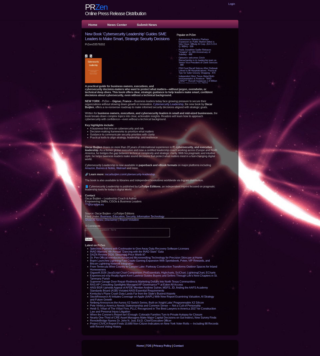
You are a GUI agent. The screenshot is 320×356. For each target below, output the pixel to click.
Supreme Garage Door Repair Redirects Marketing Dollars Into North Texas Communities (142, 281)
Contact (179, 345)
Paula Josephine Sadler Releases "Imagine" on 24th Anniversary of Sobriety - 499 (195, 52)
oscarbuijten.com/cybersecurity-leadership (130, 174)
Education (119, 216)
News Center (117, 24)
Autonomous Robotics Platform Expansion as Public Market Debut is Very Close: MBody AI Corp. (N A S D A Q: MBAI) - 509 (198, 43)
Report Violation (129, 219)
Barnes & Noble (105, 168)
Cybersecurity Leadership (168, 104)
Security (131, 216)
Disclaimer (111, 219)
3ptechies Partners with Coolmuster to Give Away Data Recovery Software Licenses (139, 248)
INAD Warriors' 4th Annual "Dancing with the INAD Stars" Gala (127, 251)
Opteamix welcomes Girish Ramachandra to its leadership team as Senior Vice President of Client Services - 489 (198, 61)
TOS (149, 345)
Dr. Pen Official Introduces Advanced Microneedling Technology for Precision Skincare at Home (146, 257)
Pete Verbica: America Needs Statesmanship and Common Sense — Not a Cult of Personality (145, 305)
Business (105, 216)
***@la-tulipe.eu (94, 204)
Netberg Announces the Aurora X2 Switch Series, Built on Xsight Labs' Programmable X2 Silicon (147, 302)
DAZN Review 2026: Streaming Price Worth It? (117, 254)
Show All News (94, 219)
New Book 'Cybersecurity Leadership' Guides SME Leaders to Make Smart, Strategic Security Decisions (127, 36)
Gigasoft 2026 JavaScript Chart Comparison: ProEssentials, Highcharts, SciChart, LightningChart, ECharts (153, 272)
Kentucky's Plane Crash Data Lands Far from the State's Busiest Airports (132, 293)
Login (231, 3)
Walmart (121, 168)
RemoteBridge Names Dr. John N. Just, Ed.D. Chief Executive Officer (130, 320)
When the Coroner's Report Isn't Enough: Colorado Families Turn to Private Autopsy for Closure (146, 314)
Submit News (147, 24)
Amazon (90, 168)
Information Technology (150, 216)
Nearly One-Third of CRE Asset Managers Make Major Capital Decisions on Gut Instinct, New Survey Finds (153, 317)
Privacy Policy (163, 345)
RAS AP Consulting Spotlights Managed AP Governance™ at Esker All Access (136, 284)
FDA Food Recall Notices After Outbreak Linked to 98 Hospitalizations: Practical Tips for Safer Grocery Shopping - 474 (198, 70)
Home (92, 24)
